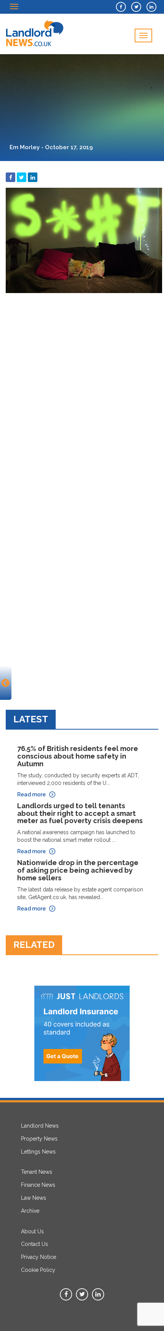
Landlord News (40, 1126)
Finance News (38, 1185)
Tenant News (36, 1172)
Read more (31, 794)
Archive (30, 1211)
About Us (32, 1231)
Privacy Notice (38, 1257)
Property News (39, 1139)
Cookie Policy (38, 1270)
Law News (33, 1198)
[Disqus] (82, 392)
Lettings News (38, 1152)
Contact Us (34, 1244)
